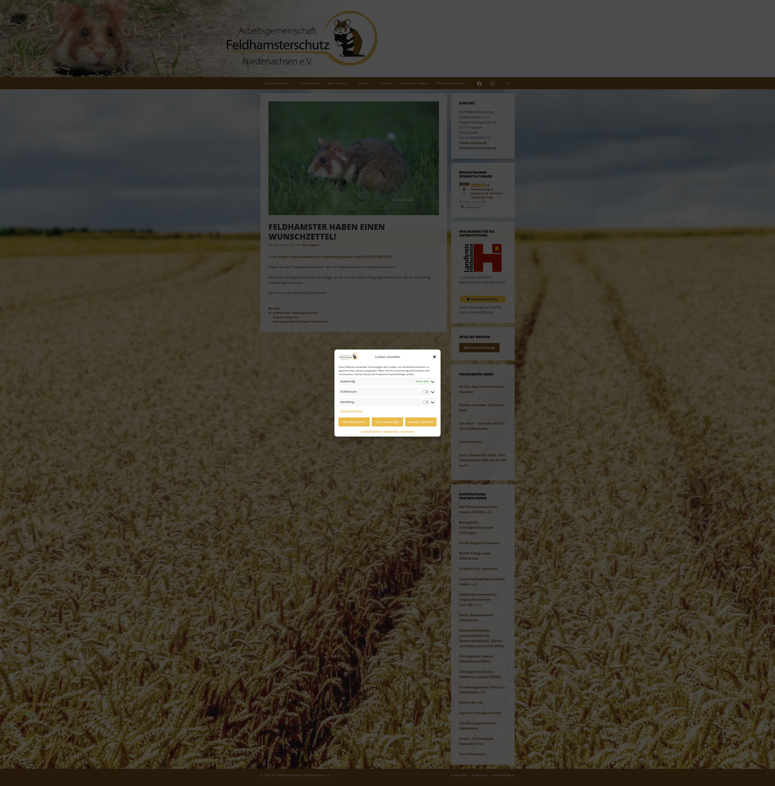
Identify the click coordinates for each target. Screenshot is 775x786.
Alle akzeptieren (354, 422)
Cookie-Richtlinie (371, 431)
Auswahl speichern (421, 422)
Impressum (407, 431)
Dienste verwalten (351, 411)
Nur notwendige (387, 422)
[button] (435, 357)
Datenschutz (391, 431)
